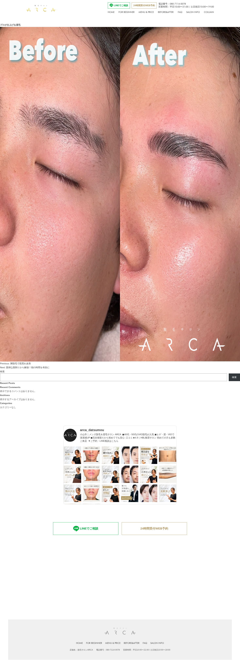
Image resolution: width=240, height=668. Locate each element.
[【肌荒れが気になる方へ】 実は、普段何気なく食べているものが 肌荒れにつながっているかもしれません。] (167, 493)
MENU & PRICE (146, 12)
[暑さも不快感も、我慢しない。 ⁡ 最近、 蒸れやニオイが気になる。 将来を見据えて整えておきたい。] (129, 493)
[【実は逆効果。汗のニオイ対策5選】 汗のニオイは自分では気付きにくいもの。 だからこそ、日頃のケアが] (72, 493)
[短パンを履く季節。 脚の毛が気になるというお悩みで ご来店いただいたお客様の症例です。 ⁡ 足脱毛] (167, 474)
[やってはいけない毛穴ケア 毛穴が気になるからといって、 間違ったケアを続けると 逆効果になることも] (72, 455)
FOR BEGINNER (127, 12)
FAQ (180, 12)
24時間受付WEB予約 (144, 5)
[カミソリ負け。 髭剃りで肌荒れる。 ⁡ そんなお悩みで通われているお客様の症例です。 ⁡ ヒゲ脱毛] (91, 493)
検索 (2, 371)
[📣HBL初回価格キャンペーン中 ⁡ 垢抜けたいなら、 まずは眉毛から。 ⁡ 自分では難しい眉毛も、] (148, 493)
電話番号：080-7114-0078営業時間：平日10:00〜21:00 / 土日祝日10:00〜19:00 (186, 5)
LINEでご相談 (121, 5)
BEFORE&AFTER (166, 12)
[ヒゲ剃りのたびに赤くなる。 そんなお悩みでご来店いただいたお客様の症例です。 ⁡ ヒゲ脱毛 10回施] (91, 474)
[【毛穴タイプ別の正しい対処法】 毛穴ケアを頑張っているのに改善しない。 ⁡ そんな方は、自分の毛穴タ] (110, 493)
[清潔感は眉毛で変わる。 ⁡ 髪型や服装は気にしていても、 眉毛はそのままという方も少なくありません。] (129, 474)
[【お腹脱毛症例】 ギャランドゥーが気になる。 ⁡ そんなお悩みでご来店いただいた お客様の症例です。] (167, 455)
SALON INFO (193, 12)
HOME (111, 12)
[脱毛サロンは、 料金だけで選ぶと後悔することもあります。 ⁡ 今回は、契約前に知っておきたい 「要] (148, 455)
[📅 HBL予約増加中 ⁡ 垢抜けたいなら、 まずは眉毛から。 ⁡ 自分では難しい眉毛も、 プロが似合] (129, 455)
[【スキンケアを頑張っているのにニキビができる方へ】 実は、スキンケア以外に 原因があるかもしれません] (148, 474)
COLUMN (209, 12)
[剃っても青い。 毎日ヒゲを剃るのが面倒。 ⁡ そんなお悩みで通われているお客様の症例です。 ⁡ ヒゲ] (91, 455)
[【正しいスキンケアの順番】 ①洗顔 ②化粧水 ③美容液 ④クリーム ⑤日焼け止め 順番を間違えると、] (72, 474)
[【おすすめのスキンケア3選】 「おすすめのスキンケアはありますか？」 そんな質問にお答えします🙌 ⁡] (110, 474)
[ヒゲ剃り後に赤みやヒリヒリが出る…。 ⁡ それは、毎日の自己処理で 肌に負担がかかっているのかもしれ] (110, 455)
